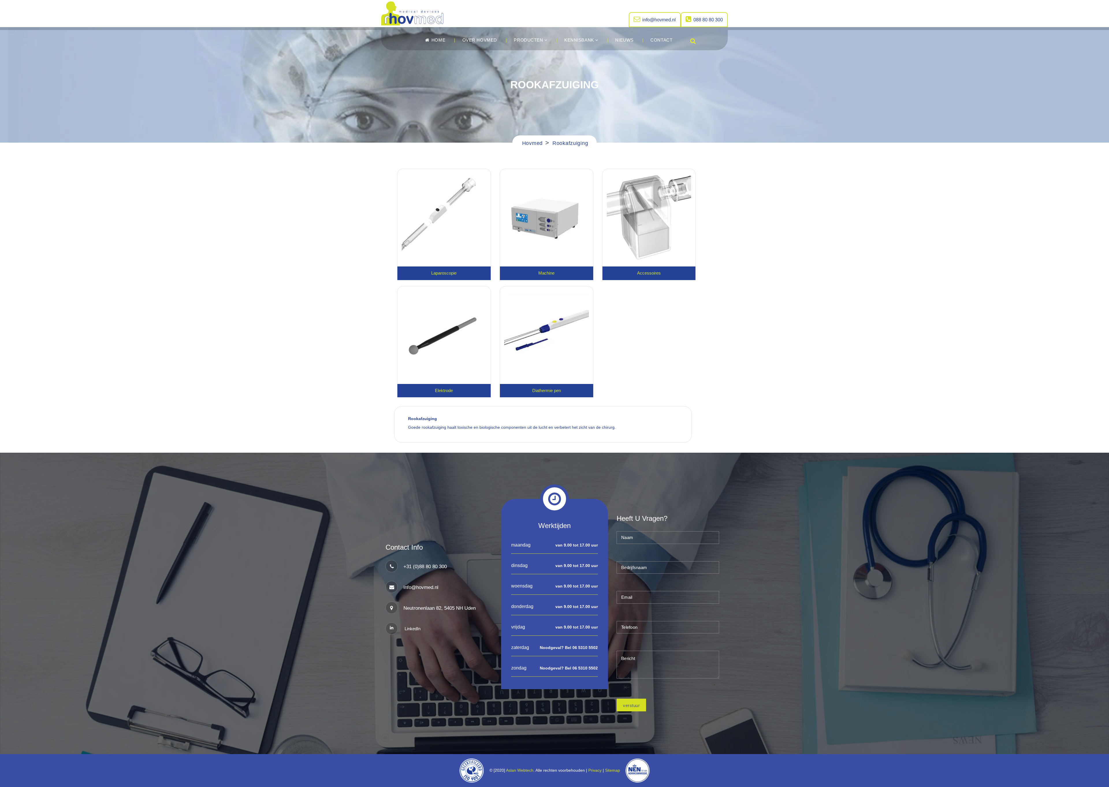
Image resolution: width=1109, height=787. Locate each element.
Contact (661, 40)
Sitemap (613, 770)
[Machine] (546, 217)
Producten (529, 40)
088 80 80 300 (708, 19)
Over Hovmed (479, 40)
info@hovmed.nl (659, 19)
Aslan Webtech (519, 770)
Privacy (595, 770)
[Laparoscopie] (444, 217)
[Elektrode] (444, 334)
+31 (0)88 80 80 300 (425, 566)
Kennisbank (579, 40)
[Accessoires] (649, 217)
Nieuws (624, 40)
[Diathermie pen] (546, 334)
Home (437, 40)
